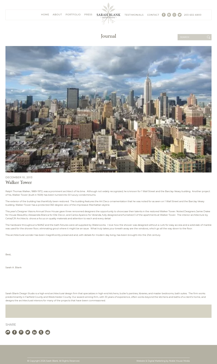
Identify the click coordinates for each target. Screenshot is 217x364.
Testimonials (134, 14)
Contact (153, 14)
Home (45, 14)
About (57, 14)
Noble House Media (179, 361)
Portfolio (73, 14)
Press (88, 14)
